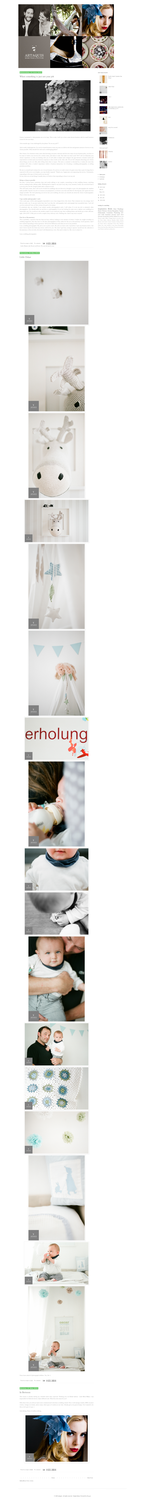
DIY (122, 213)
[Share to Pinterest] (55, 243)
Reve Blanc (86, 1396)
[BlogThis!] (49, 243)
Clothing (118, 221)
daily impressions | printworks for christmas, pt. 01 (115, 107)
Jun (100, 189)
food (99, 214)
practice (110, 161)
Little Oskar (25, 256)
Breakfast (114, 220)
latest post (102, 174)
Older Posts (90, 1478)
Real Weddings (118, 209)
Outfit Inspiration (106, 214)
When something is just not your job (37, 76)
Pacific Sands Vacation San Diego (115, 77)
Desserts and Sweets (35, 246)
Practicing (117, 213)
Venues (121, 211)
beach (114, 218)
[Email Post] (43, 243)
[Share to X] (51, 243)
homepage (102, 177)
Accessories (118, 218)
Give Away (104, 225)
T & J (109, 97)
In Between (25, 1392)
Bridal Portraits (120, 220)
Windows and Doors (104, 229)
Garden (99, 225)
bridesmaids (101, 213)
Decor (100, 211)
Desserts (100, 216)
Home (53, 1478)
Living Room (115, 225)
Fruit (118, 223)
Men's (107, 218)
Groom (110, 211)
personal (114, 214)
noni (109, 117)
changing (110, 151)
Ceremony (109, 213)
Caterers (105, 221)
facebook (102, 179)
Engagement (110, 223)
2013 (101, 187)
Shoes (107, 227)
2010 (101, 200)
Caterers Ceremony (112, 221)
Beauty (105, 220)
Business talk (27, 246)
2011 (101, 197)
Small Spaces (111, 227)
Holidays (109, 225)
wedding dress (112, 229)
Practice (99, 227)
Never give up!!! (104, 148)
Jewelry (111, 216)
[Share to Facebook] (53, 243)
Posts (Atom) (30, 1481)
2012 (101, 195)
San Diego (103, 227)
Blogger (89, 1496)
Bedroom (109, 220)
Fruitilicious (111, 137)
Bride (110, 208)
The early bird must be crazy (47, 246)
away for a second (112, 127)
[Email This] (47, 243)
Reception (115, 211)
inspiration (102, 208)
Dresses (105, 223)
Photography (120, 225)
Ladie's (103, 218)
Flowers (104, 211)
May (100, 192)
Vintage (111, 218)
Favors (114, 223)
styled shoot (120, 214)
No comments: (37, 243)
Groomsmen (106, 216)
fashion (115, 216)
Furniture (121, 223)
